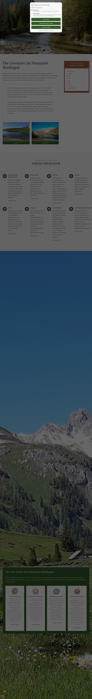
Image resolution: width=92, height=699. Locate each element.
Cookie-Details (51, 30)
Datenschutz (40, 30)
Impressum (46, 30)
